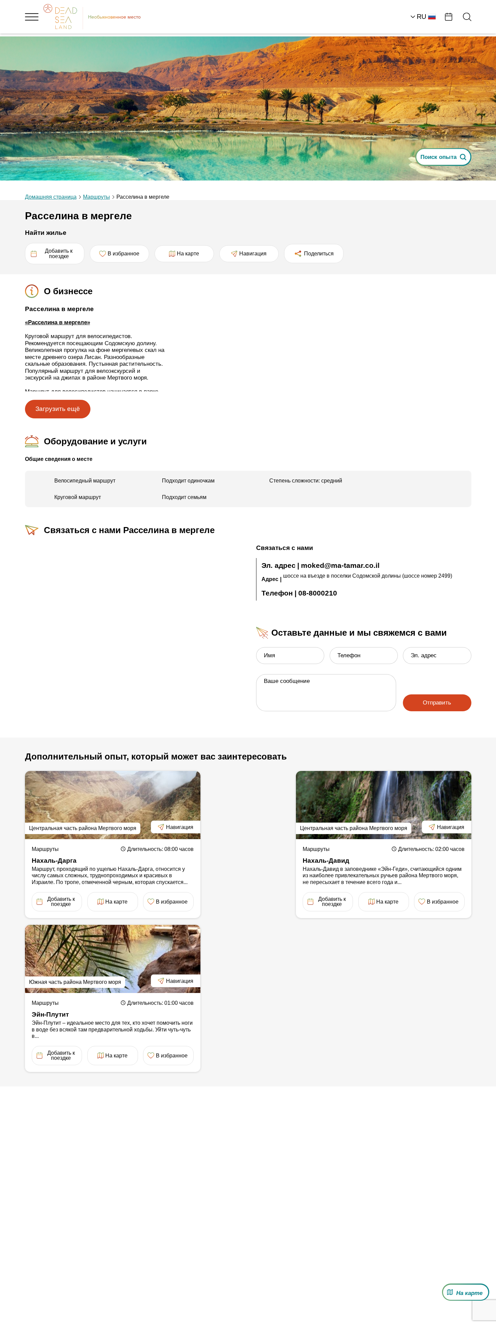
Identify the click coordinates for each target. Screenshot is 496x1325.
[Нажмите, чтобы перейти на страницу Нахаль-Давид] (383, 805)
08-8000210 (317, 593)
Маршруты (96, 197)
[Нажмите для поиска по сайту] (467, 16)
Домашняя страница (51, 197)
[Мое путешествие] (448, 16)
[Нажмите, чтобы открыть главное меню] (31, 17)
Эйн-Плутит (50, 1014)
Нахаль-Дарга (54, 860)
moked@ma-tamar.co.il (340, 565)
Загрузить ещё (57, 408)
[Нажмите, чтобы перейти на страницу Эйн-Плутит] (112, 959)
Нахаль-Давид (326, 860)
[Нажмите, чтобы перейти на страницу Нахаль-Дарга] (112, 805)
